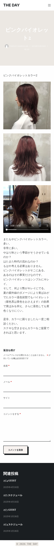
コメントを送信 (15, 449)
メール (7, 381)
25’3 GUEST (9, 509)
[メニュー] (49, 5)
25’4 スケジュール (13, 524)
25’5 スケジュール (12, 495)
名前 (6, 365)
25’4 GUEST (9, 480)
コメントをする (12, 414)
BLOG (26, 49)
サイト (6, 397)
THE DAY (11, 5)
